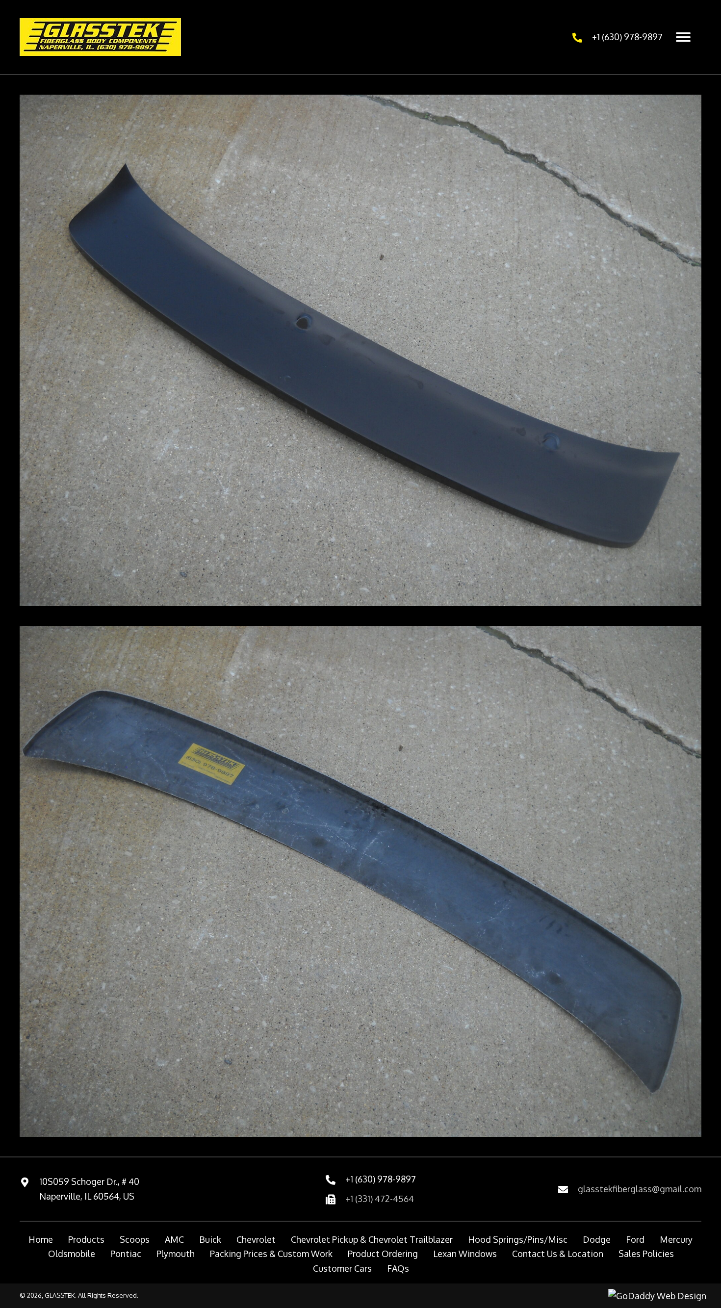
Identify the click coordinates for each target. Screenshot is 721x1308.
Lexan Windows (465, 1253)
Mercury (676, 1239)
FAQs (398, 1268)
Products (86, 1239)
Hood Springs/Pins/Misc (517, 1239)
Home (40, 1239)
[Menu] (683, 37)
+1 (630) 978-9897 (627, 36)
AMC (174, 1239)
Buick (210, 1239)
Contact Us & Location (557, 1253)
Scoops (135, 1239)
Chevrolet (256, 1239)
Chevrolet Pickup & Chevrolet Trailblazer (372, 1239)
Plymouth (175, 1253)
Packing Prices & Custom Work (271, 1253)
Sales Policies (646, 1253)
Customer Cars (342, 1268)
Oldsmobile (71, 1253)
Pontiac (125, 1253)
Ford (635, 1239)
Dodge (597, 1239)
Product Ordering (383, 1253)
